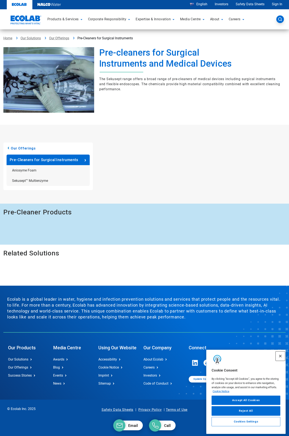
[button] (82, 19)
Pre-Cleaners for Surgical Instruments (44, 160)
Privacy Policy (150, 410)
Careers (149, 367)
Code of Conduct (155, 383)
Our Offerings (59, 38)
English (201, 4)
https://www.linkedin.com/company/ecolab (195, 363)
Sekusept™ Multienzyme (30, 181)
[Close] (280, 356)
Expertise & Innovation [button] (153, 19)
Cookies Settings (246, 421)
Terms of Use (177, 410)
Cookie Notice (221, 391)
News (57, 383)
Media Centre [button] (190, 19)
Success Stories (20, 375)
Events (58, 375)
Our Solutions (31, 38)
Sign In (277, 4)
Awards (58, 359)
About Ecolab (153, 359)
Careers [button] (235, 19)
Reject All (246, 410)
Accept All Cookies (246, 400)
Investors (221, 4)
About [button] (214, 19)
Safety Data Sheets (250, 4)
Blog (56, 367)
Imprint (103, 375)
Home (7, 38)
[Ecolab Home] (25, 20)
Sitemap (104, 383)
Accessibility (107, 359)
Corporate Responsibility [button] (107, 19)
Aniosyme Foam (24, 170)
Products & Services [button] (63, 19)
